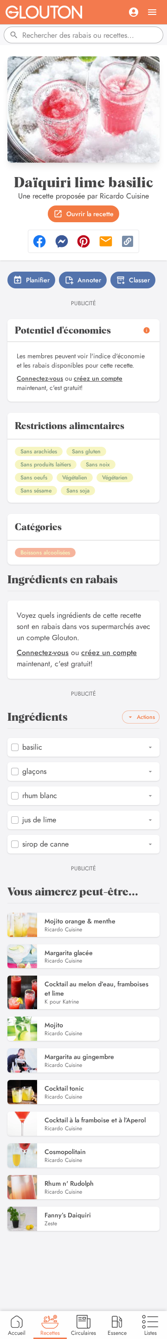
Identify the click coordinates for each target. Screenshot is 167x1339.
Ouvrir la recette (90, 214)
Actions (146, 717)
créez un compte (98, 378)
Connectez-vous (40, 378)
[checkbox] (15, 747)
